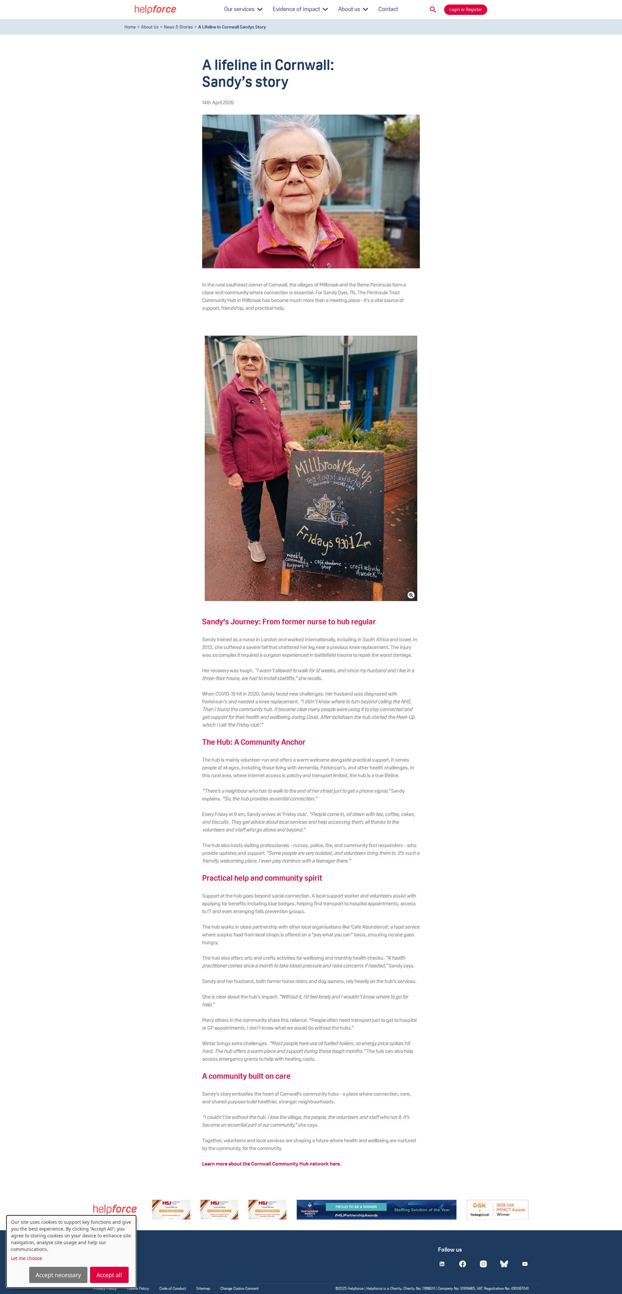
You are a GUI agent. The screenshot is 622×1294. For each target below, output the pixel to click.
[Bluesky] (504, 1264)
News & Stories (178, 27)
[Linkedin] (442, 1264)
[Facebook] (462, 1264)
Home (130, 27)
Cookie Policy (138, 1289)
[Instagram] (483, 1264)
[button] (433, 9)
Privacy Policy (105, 1289)
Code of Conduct (172, 1289)
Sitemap (203, 1289)
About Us (150, 27)
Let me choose (26, 1258)
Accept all (109, 1275)
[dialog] (71, 1251)
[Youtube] (525, 1264)
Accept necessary (58, 1275)
